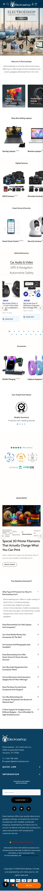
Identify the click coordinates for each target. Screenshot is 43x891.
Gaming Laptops (10, 151)
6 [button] (33, 331)
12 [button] (26, 334)
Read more (9, 564)
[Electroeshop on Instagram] (29, 808)
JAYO (14, 532)
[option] (11, 303)
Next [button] (40, 308)
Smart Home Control (12, 241)
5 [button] (28, 331)
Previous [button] (2, 308)
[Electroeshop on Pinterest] (21, 808)
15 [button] (40, 334)
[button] (37, 228)
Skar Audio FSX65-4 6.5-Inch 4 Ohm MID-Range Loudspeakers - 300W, (10, 306)
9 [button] (11, 334)
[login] (31, 4)
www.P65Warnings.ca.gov (30, 855)
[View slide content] (21, 32)
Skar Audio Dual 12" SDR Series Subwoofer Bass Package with (31, 305)
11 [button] (21, 334)
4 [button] (23, 331)
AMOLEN (6, 532)
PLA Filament (7, 534)
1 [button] (9, 331)
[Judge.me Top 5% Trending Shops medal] (33, 457)
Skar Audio (7, 313)
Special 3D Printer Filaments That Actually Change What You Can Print (21, 545)
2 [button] (14, 331)
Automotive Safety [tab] (21, 272)
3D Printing (7, 530)
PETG (4, 533)
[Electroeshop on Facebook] (14, 808)
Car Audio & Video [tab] (21, 262)
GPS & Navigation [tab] (22, 267)
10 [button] (16, 334)
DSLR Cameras (10, 196)
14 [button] (35, 334)
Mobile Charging (11, 379)
